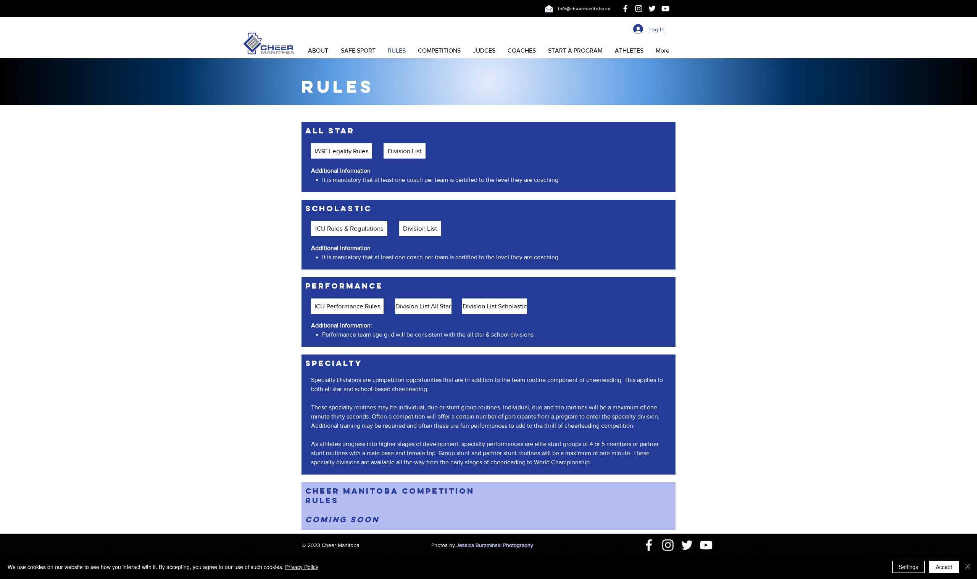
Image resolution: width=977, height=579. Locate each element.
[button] (317, 50)
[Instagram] (638, 8)
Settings (908, 567)
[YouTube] (665, 8)
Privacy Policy (301, 567)
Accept (944, 567)
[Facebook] (625, 8)
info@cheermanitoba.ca (584, 8)
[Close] (967, 567)
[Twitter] (652, 8)
